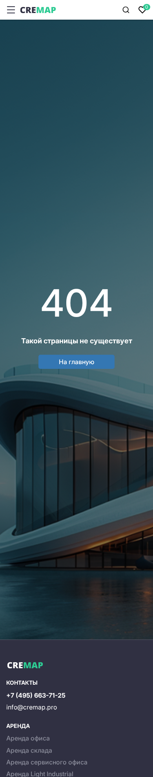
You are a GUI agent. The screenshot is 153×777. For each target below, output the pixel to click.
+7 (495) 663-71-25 (36, 695)
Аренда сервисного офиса (46, 762)
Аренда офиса (28, 738)
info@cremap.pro (31, 707)
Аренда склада (29, 750)
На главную (76, 362)
